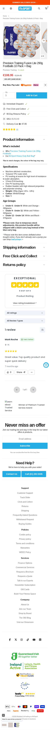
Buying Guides (25, 524)
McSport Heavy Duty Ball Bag (21, 156)
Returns (25, 506)
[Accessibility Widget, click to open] (46, 365)
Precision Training (10, 70)
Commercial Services (25, 567)
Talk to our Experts (25, 581)
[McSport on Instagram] (21, 640)
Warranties (25, 548)
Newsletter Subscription (25, 585)
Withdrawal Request (25, 519)
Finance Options (25, 563)
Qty (6, 92)
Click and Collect (25, 502)
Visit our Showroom (25, 622)
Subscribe (25, 446)
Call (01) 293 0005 (33, 474)
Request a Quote (25, 576)
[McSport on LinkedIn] (40, 640)
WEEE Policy (25, 552)
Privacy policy (25, 539)
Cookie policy (25, 535)
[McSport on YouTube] (34, 640)
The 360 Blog (25, 618)
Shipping (25, 511)
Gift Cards (25, 589)
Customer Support (25, 493)
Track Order (25, 497)
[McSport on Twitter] (16, 639)
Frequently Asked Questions (25, 515)
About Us (25, 605)
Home (5, 16)
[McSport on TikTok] (27, 640)
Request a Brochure (25, 572)
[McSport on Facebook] (9, 640)
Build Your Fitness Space (25, 594)
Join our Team (25, 609)
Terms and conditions (25, 543)
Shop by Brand (25, 613)
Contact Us (11, 474)
